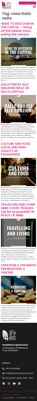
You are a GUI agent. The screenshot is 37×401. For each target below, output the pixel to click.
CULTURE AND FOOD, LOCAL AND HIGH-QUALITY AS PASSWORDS (16, 149)
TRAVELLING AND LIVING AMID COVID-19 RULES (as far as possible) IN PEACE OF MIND (18, 209)
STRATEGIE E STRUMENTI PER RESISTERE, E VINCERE (18, 269)
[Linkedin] (19, 383)
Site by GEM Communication (11, 395)
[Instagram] (9, 383)
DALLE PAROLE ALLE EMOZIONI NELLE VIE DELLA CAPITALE (15, 88)
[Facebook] (3, 383)
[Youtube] (14, 383)
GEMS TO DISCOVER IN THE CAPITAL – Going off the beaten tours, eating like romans (17, 28)
